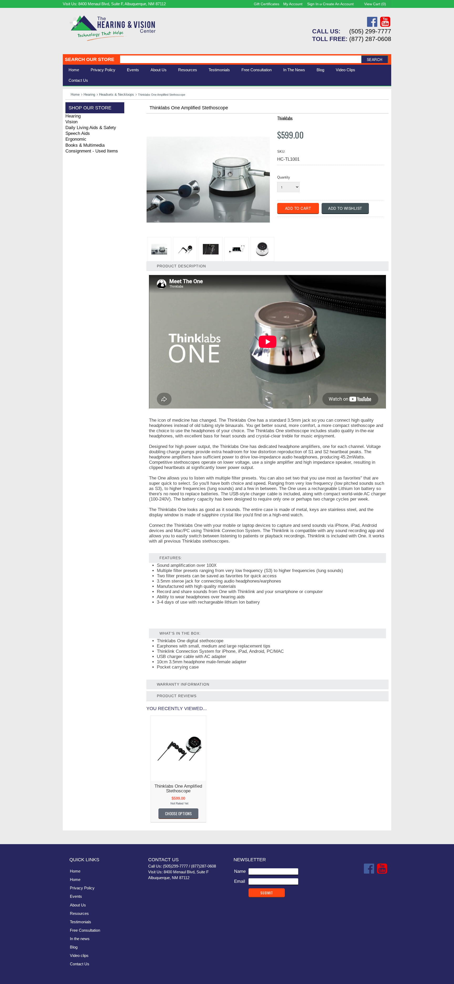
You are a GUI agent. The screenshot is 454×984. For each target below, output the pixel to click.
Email (239, 881)
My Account (292, 4)
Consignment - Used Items (91, 151)
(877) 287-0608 (370, 38)
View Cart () (375, 4)
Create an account (338, 4)
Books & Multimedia (85, 145)
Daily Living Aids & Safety (90, 127)
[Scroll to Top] (384, 834)
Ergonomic (75, 139)
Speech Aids (77, 133)
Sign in (313, 4)
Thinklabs (285, 118)
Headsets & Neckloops (116, 94)
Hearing (89, 94)
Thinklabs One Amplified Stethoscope (178, 788)
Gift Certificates (266, 4)
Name (240, 871)
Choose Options (178, 813)
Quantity (283, 177)
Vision (71, 121)
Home (74, 70)
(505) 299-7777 (370, 31)
